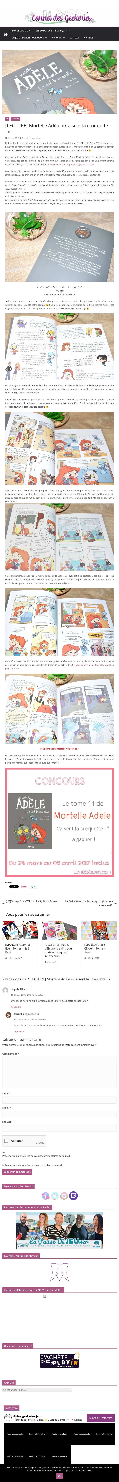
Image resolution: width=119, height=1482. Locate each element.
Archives (88, 37)
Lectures (15, 119)
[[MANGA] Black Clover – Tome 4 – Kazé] (99, 923)
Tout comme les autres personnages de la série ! (70, 164)
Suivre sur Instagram (100, 1417)
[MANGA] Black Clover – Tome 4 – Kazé (96, 948)
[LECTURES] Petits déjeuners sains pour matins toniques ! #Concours (59, 950)
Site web (7, 1121)
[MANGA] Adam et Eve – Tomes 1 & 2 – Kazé (18, 948)
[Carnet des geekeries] (59, 9)
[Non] (115, 1473)
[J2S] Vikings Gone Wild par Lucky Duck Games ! (31, 903)
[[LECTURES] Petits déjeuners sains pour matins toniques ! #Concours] (59, 923)
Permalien (39, 995)
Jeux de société (20, 30)
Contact (74, 37)
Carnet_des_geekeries (31, 138)
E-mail (6, 1107)
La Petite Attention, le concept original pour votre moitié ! (89, 903)
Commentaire (10, 1053)
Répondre (16, 1006)
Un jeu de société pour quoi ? (28, 37)
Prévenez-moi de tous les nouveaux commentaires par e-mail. (36, 1156)
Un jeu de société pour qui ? (51, 30)
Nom (6, 1093)
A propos (57, 37)
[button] (29, 31)
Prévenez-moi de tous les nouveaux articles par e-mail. (32, 1165)
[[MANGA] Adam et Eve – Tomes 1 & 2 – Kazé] (20, 923)
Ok (59, 1475)
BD (7, 119)
